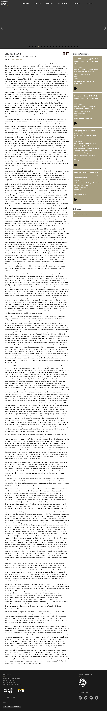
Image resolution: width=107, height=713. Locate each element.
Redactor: (13, 59)
